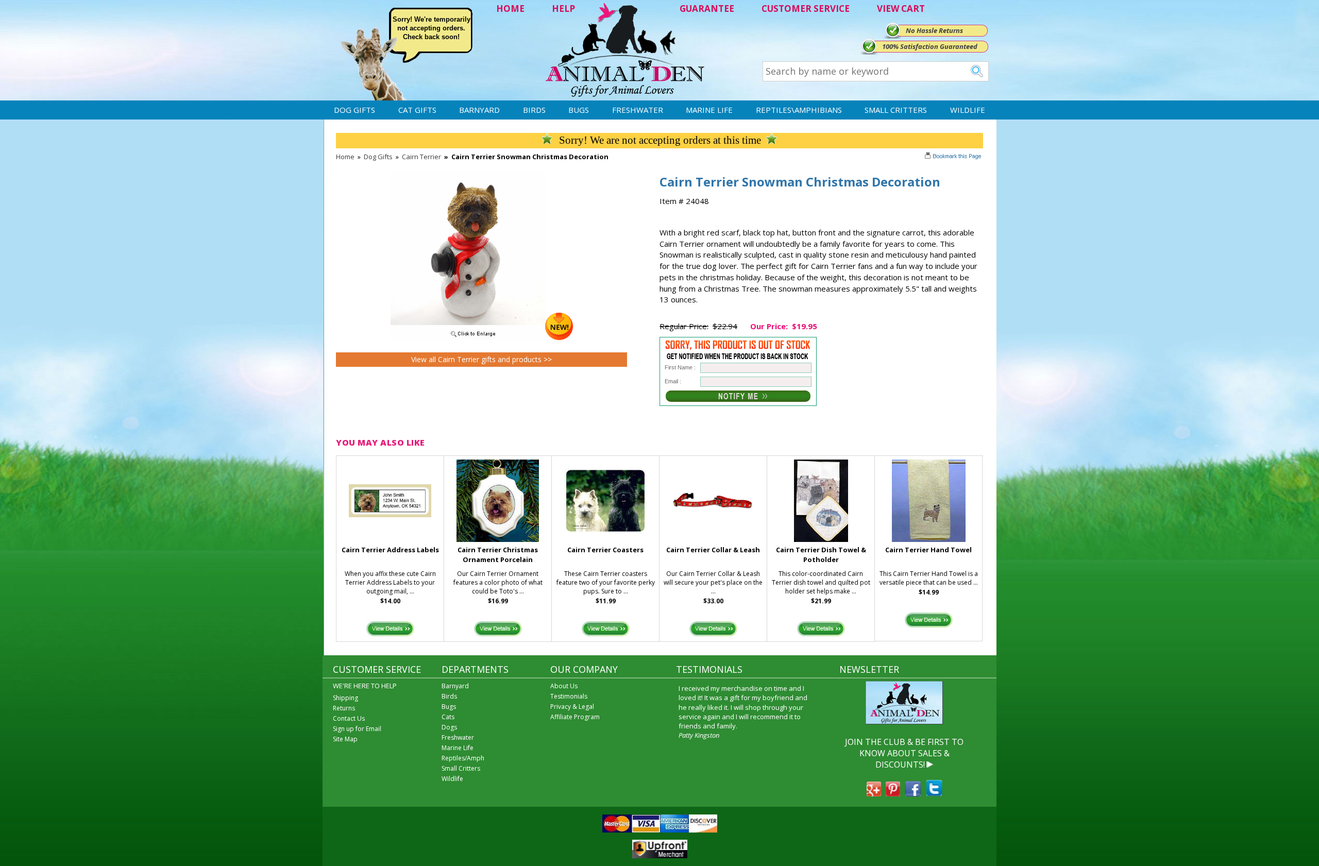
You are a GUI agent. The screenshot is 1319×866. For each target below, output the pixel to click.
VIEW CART (901, 8)
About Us (564, 686)
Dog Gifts (354, 110)
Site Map (345, 739)
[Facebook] (913, 793)
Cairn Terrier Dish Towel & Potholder (821, 554)
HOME (510, 8)
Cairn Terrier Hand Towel (928, 549)
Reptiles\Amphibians (799, 110)
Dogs (449, 727)
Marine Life (709, 110)
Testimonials (568, 696)
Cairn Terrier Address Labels (390, 549)
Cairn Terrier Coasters (605, 549)
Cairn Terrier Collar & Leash (713, 549)
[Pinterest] (893, 793)
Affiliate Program (575, 716)
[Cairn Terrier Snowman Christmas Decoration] (482, 337)
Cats (448, 716)
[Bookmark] (954, 157)
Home (345, 156)
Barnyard (479, 110)
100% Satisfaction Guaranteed (929, 46)
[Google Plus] (874, 793)
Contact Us (349, 718)
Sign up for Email (357, 728)
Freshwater (637, 110)
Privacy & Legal (572, 706)
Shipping (345, 697)
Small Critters (896, 110)
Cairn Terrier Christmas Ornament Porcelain (498, 554)
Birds (534, 110)
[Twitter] (934, 793)
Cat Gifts (417, 110)
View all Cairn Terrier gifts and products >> (481, 359)
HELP (563, 8)
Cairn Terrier (421, 156)
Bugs (578, 110)
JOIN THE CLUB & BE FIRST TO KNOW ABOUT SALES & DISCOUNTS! (904, 753)
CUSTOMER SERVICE (806, 8)
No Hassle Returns (934, 30)
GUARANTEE (707, 8)
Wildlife (967, 110)
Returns (344, 708)
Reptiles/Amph (463, 758)
